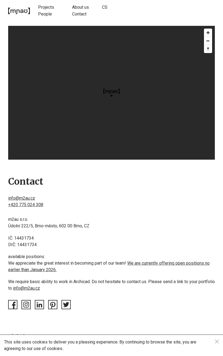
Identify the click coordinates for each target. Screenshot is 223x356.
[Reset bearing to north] (208, 49)
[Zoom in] (208, 33)
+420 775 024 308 (25, 204)
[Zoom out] (208, 41)
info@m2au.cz (21, 198)
